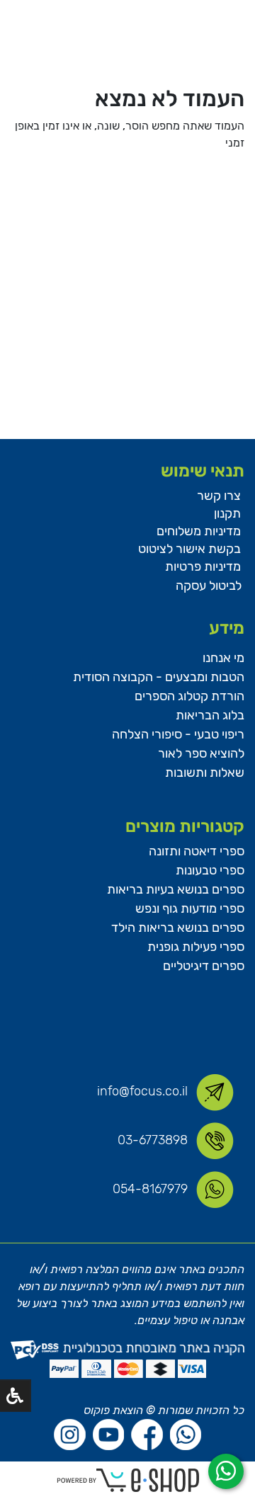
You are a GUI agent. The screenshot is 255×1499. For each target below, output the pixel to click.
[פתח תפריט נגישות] (15, 1395)
